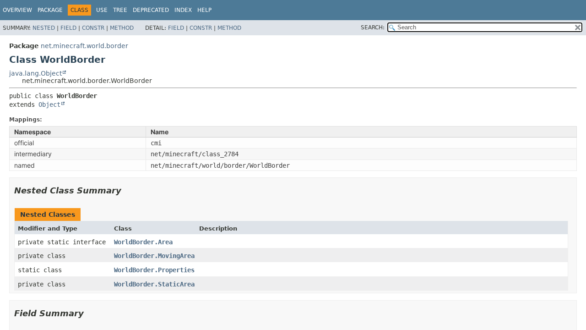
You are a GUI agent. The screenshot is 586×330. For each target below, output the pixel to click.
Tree (120, 10)
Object (49, 104)
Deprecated (151, 10)
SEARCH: (373, 27)
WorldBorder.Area (143, 242)
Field (68, 28)
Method (122, 28)
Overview (17, 10)
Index (183, 10)
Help (204, 10)
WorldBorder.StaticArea (154, 284)
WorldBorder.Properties (154, 270)
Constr (93, 28)
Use (102, 10)
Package (50, 10)
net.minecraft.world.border (84, 46)
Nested (44, 28)
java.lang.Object (35, 73)
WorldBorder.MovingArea (154, 255)
